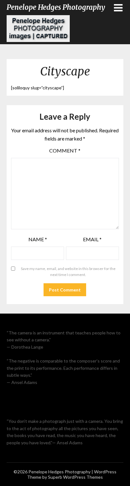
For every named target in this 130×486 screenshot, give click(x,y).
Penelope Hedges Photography (56, 7)
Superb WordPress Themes (75, 477)
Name (37, 239)
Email (92, 239)
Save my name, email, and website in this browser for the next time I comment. (68, 271)
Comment (64, 150)
